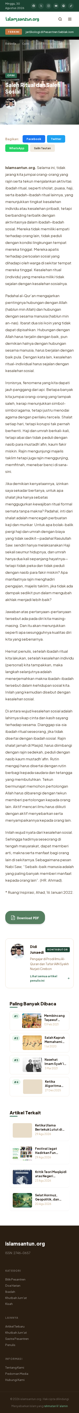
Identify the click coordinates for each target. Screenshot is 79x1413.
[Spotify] (63, 6)
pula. (18, 357)
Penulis (10, 1345)
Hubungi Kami (15, 1380)
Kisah (9, 1304)
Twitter (56, 139)
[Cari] (60, 19)
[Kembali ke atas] (68, 1406)
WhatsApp (16, 148)
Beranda (10, 43)
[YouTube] (56, 6)
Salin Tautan (42, 148)
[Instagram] (48, 6)
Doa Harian (12, 1285)
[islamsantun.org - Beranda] (22, 19)
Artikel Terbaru (15, 1326)
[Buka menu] (70, 19)
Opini (25, 43)
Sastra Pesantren (17, 1338)
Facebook (34, 139)
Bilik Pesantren (15, 1279)
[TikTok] (71, 6)
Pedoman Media (16, 1373)
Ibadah (10, 1291)
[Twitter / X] (41, 6)
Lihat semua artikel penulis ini (43, 978)
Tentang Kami (14, 1367)
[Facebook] (33, 6)
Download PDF (27, 918)
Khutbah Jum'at (16, 1298)
